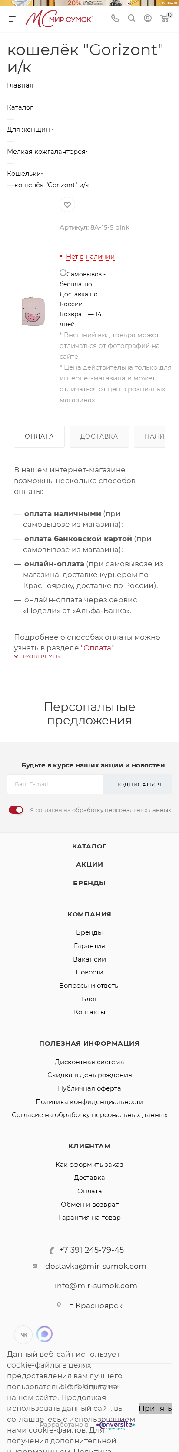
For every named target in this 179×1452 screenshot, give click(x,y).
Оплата (39, 436)
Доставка (99, 436)
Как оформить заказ (89, 1165)
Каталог (89, 846)
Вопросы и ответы (89, 986)
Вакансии (89, 959)
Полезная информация (89, 1043)
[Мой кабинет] (148, 19)
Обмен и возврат (90, 1204)
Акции (89, 864)
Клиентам (89, 1146)
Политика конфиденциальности (89, 1102)
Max (44, 1333)
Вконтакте (23, 1334)
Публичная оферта (89, 1088)
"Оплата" (97, 647)
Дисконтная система (89, 1062)
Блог (89, 999)
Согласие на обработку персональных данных (90, 1115)
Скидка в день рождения (89, 1075)
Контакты (90, 1012)
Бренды (89, 883)
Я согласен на (100, 809)
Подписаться (138, 784)
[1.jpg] (33, 301)
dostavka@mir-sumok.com (95, 1266)
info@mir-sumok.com (96, 1285)
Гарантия (89, 946)
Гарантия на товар (90, 1217)
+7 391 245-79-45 (91, 1250)
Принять (155, 1408)
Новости (89, 972)
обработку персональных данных (121, 809)
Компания (89, 914)
